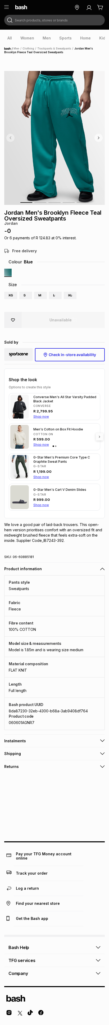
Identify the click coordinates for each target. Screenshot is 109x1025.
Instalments (15, 741)
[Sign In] (89, 7)
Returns (11, 766)
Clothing (28, 48)
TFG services (21, 960)
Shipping (12, 753)
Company (18, 973)
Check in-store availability (72, 354)
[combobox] (54, 20)
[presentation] (9, 38)
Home (9, 48)
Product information (23, 569)
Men (16, 48)
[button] (10, 295)
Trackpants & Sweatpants (54, 48)
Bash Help (18, 947)
